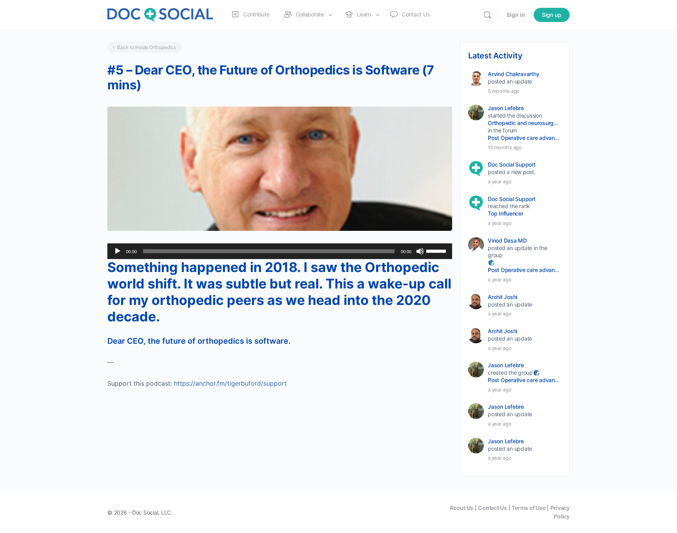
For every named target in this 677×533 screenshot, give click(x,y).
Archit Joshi (502, 297)
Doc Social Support (512, 164)
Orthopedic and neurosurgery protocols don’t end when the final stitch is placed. (524, 123)
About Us (461, 507)
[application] (279, 251)
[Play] (117, 251)
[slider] (437, 250)
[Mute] (420, 251)
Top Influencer (505, 213)
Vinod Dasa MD (507, 240)
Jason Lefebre (506, 108)
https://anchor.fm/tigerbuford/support (230, 383)
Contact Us (492, 507)
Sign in (516, 14)
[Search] (487, 15)
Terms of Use (528, 507)
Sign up (551, 14)
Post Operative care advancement (524, 137)
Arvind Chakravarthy (513, 74)
